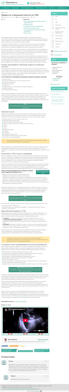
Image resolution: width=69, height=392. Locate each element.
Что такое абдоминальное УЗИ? (43, 172)
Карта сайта (8, 388)
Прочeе (57, 46)
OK (40, 391)
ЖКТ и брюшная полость (27, 7)
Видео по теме (28, 33)
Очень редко (56, 72)
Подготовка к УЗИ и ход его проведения (34, 26)
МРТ (56, 16)
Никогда (55, 73)
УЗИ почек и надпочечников (57, 103)
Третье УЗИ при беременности (58, 97)
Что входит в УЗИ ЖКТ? (20, 301)
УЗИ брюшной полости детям (25, 351)
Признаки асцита (28, 24)
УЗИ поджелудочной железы (57, 91)
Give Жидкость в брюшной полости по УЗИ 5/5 (24, 345)
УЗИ (56, 22)
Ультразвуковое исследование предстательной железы (57, 100)
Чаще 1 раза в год (57, 67)
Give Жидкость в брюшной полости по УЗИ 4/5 (23, 345)
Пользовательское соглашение (18, 388)
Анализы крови (59, 35)
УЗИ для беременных (56, 94)
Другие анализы (59, 41)
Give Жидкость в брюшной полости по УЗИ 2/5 (21, 345)
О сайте (3, 388)
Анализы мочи (58, 38)
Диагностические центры (60, 51)
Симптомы (58, 44)
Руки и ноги (52, 7)
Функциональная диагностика (59, 32)
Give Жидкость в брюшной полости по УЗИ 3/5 (22, 345)
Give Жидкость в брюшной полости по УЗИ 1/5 (20, 345)
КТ (56, 19)
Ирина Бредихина (25, 17)
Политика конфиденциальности (32, 388)
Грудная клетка (15, 7)
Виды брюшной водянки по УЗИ (32, 28)
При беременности (62, 7)
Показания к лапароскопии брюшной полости (41, 350)
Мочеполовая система (41, 7)
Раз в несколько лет (58, 70)
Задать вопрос (58, 54)
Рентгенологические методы (60, 28)
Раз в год (55, 69)
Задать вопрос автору (43, 339)
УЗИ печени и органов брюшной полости (7, 350)
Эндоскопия (58, 25)
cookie (37, 391)
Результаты (55, 80)
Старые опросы (57, 78)
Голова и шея (6, 7)
